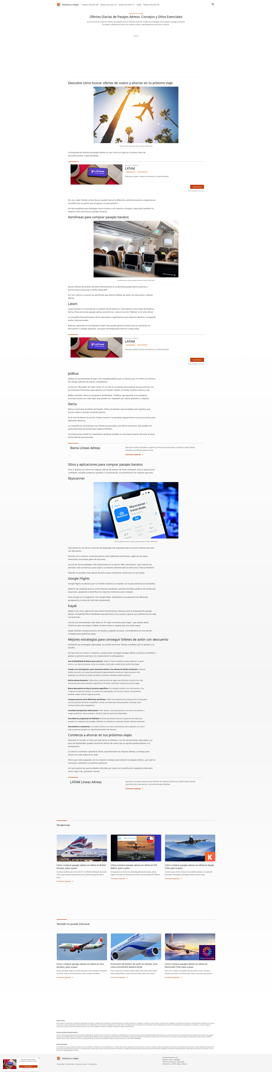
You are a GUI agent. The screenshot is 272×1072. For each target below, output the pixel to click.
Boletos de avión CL (127, 5)
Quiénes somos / (82, 1064)
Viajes (139, 5)
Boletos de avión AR (151, 5)
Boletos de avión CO (109, 5)
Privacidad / (61, 1064)
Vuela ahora (197, 187)
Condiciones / (71, 1064)
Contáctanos (92, 1064)
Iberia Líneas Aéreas (85, 448)
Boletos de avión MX (90, 5)
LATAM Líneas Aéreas (86, 782)
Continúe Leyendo (133, 454)
